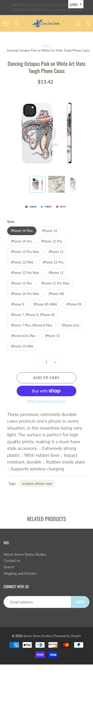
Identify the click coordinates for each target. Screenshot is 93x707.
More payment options (46, 401)
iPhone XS (74, 304)
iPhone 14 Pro (21, 241)
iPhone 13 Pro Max (25, 252)
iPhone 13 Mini (22, 346)
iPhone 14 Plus (22, 231)
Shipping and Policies (20, 573)
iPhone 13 (52, 336)
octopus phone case (37, 483)
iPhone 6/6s (70, 325)
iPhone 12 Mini (22, 262)
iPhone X (17, 304)
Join (80, 602)
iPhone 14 (49, 231)
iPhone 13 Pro (51, 241)
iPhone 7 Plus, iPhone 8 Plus (31, 325)
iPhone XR (56, 294)
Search (9, 567)
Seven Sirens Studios (38, 636)
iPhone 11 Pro (21, 283)
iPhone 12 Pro (53, 262)
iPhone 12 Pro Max (25, 273)
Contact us (12, 561)
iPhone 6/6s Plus (23, 336)
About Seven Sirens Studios (25, 554)
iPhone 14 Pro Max (25, 294)
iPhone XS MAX (45, 304)
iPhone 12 (56, 252)
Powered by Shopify (67, 636)
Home (46, 46)
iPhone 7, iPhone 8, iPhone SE (33, 315)
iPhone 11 (56, 273)
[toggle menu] (5, 23)
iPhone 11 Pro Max (55, 283)
